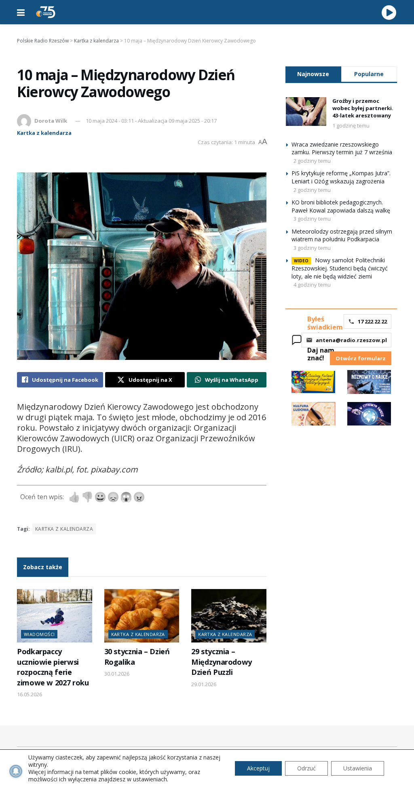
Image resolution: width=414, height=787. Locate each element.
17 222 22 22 (372, 321)
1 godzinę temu (351, 125)
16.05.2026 (29, 694)
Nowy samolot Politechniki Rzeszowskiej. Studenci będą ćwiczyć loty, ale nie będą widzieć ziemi (339, 268)
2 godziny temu (312, 160)
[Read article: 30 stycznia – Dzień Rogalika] (142, 616)
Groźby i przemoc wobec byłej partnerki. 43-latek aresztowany (362, 108)
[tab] (313, 73)
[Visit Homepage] (46, 12)
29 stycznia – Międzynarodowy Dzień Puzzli (221, 662)
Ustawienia (357, 768)
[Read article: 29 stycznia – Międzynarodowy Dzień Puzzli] (228, 616)
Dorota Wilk (50, 120)
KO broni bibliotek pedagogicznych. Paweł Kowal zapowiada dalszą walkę (340, 206)
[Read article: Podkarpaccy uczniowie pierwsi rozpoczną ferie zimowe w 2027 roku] (54, 616)
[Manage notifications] (15, 771)
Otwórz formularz (361, 358)
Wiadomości (39, 634)
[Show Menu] (21, 12)
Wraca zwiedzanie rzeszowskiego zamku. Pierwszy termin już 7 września (341, 148)
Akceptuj (258, 768)
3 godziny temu (312, 218)
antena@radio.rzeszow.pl (351, 340)
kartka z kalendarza (64, 528)
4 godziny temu (312, 284)
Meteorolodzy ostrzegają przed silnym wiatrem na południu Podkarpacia (341, 235)
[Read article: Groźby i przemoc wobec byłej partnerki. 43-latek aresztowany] (306, 111)
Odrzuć (306, 768)
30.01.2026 (116, 673)
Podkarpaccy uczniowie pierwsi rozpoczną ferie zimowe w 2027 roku (53, 667)
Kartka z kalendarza (44, 132)
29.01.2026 (203, 684)
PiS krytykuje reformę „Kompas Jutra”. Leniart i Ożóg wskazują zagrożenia (341, 177)
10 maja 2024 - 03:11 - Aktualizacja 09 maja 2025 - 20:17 (151, 120)
